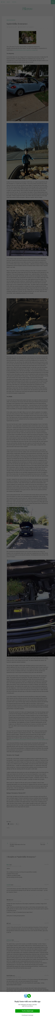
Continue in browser (27, 1015)
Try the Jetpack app (27, 1011)
